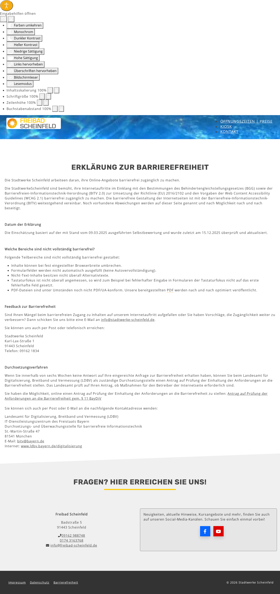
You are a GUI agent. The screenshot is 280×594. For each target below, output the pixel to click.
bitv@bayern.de (30, 441)
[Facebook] (205, 531)
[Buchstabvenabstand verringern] (55, 109)
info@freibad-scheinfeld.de (73, 545)
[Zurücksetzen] (3, 19)
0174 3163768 (71, 540)
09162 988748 (73, 535)
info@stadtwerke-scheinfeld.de (128, 319)
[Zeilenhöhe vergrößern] (46, 103)
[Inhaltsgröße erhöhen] (56, 90)
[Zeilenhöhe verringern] (39, 103)
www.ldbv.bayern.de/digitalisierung (51, 446)
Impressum (17, 582)
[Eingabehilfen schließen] (11, 19)
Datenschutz (39, 582)
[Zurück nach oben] (273, 570)
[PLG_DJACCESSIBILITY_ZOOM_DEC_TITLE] (50, 90)
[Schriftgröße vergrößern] (48, 96)
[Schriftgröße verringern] (42, 96)
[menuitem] (246, 121)
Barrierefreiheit (65, 582)
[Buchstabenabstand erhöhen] (61, 109)
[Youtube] (218, 531)
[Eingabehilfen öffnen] (6, 5)
